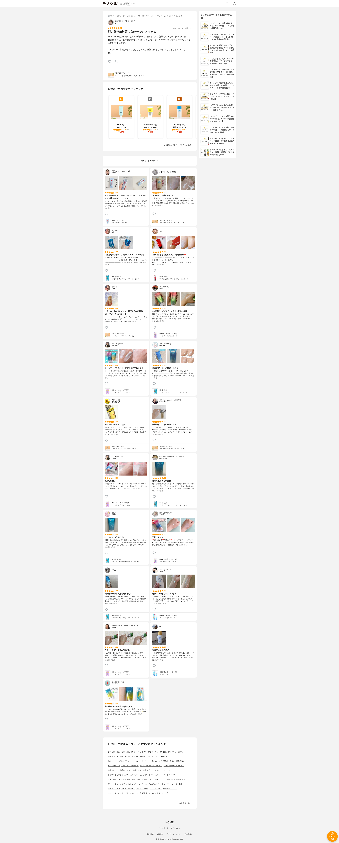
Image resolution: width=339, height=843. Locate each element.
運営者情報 (150, 834)
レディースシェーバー (130, 766)
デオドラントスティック (117, 756)
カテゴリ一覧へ (185, 803)
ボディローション (115, 779)
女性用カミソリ (114, 766)
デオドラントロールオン (137, 756)
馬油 (180, 784)
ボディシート (145, 761)
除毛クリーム (113, 770)
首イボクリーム (142, 789)
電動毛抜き (180, 761)
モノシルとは (175, 828)
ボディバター (172, 775)
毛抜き (172, 761)
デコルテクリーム (178, 779)
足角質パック (145, 793)
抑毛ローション (126, 770)
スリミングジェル (128, 789)
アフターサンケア (155, 752)
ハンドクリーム (156, 789)
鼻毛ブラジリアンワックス (118, 775)
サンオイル (142, 752)
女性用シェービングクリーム (151, 766)
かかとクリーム (157, 793)
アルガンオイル (154, 784)
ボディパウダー (129, 779)
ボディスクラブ (114, 789)
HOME (169, 822)
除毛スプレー (148, 770)
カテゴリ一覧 (163, 828)
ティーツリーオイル (169, 784)
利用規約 (160, 834)
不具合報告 (189, 834)
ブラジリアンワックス (163, 770)
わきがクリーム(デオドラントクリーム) (123, 761)
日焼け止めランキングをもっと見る (177, 145)
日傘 (165, 752)
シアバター (165, 779)
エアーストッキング (115, 793)
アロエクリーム (142, 779)
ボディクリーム (136, 775)
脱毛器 (165, 761)
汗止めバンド (156, 761)
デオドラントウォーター (157, 756)
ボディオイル (148, 775)
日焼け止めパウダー (129, 752)
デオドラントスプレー (176, 752)
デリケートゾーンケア (116, 784)
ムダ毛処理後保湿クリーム (174, 766)
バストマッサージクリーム (136, 784)
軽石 (166, 793)
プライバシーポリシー (174, 834)
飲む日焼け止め (114, 752)
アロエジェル (155, 779)
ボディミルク (160, 775)
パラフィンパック (132, 793)
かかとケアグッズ (170, 789)
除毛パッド (137, 770)
